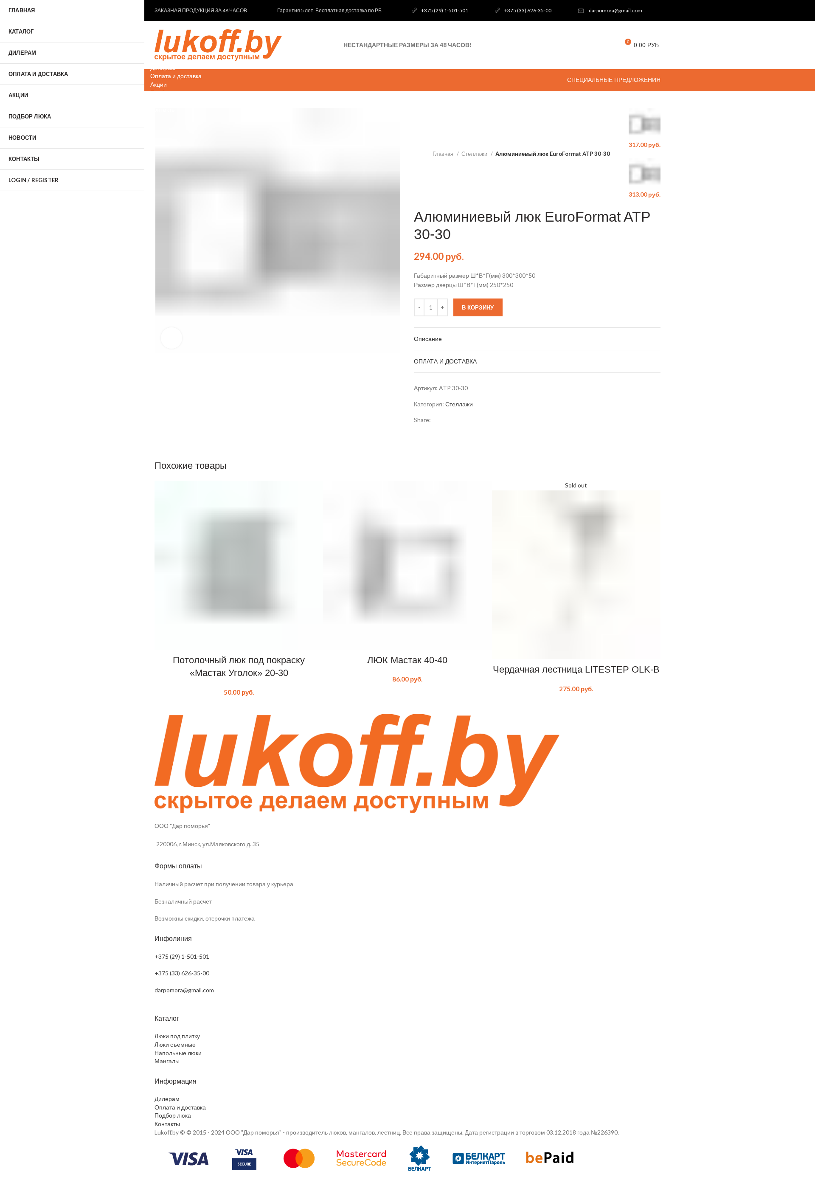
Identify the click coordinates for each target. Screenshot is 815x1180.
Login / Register (33, 180)
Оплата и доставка (180, 1107)
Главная (444, 153)
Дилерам (167, 1098)
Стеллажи (475, 153)
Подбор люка (173, 1115)
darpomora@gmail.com (615, 10)
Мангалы (167, 1061)
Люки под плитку (177, 1035)
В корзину (478, 307)
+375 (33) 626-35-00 (527, 10)
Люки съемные (175, 1044)
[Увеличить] (171, 338)
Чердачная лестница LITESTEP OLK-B (576, 669)
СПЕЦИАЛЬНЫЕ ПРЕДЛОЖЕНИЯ (613, 79)
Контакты (167, 1123)
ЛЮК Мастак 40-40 (407, 660)
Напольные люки (178, 1052)
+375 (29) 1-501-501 (444, 10)
